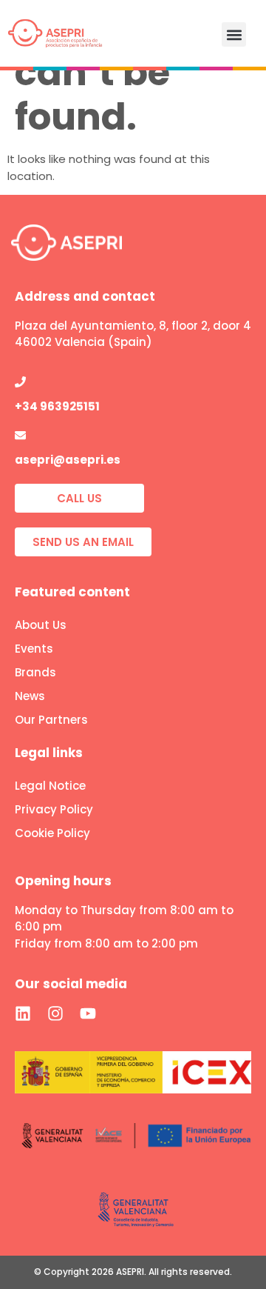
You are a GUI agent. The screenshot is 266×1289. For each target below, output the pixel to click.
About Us (40, 625)
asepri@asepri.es (67, 459)
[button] (234, 34)
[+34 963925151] (20, 381)
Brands (35, 672)
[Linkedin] (23, 1013)
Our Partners (51, 719)
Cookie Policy (52, 833)
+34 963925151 (57, 406)
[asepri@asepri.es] (20, 435)
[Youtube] (88, 1013)
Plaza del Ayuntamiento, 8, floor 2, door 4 (133, 325)
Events (34, 648)
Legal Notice (50, 785)
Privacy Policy (54, 809)
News (30, 696)
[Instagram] (55, 1013)
